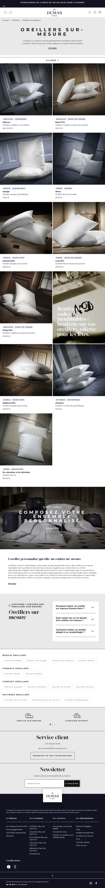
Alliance (6, 122)
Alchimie (59, 403)
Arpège (6, 191)
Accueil (6, 20)
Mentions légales (83, 826)
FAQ (78, 829)
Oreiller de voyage (37, 661)
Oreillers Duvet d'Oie (16, 700)
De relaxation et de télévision (16, 472)
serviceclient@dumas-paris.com (52, 748)
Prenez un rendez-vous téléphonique (63, 836)
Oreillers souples (13, 687)
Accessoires (34, 854)
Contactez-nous (60, 832)
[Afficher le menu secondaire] (52, 875)
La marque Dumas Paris (17, 826)
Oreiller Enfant (87, 661)
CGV (78, 839)
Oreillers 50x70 (12, 674)
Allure (58, 191)
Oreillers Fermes (85, 687)
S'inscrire (71, 784)
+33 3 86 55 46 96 (52, 744)
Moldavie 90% (9, 403)
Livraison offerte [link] (76, 721)
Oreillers (16, 20)
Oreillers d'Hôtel (13, 661)
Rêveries (10, 836)
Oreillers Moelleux (37, 687)
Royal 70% (60, 122)
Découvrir (52, 528)
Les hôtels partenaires (16, 833)
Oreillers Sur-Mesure (63, 661)
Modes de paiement (85, 833)
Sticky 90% (8, 330)
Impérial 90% (9, 261)
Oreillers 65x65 (33, 674)
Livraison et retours (84, 836)
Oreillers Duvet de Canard (45, 700)
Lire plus (52, 48)
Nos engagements (14, 829)
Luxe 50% (59, 261)
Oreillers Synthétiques (76, 700)
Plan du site (81, 845)
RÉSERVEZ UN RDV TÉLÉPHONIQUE (52, 756)
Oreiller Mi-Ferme (61, 687)
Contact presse (83, 842)
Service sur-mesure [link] (29, 721)
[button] (5, 12)
